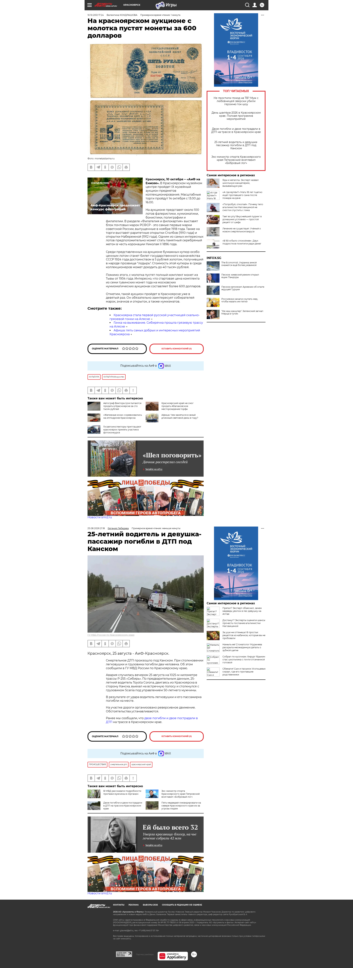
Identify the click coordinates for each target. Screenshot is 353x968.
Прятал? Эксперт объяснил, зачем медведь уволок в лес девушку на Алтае (242, 611)
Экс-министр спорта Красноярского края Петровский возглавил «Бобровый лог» (236, 160)
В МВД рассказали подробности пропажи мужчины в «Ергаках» (122, 792)
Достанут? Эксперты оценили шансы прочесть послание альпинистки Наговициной (243, 623)
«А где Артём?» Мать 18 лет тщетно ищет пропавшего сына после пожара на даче (242, 195)
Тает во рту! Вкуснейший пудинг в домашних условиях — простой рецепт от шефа (242, 219)
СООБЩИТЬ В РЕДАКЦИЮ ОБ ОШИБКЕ (182, 905)
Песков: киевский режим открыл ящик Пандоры (240, 276)
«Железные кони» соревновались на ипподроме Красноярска (122, 416)
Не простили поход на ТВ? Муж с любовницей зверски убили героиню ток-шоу (236, 101)
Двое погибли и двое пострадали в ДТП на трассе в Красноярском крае (236, 130)
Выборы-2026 (150, 905)
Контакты (118, 905)
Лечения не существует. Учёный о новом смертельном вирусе (241, 230)
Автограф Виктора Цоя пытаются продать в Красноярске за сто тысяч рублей (122, 406)
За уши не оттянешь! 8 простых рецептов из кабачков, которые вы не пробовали (243, 635)
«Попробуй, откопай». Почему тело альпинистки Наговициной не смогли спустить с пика (242, 207)
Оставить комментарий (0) (176, 349)
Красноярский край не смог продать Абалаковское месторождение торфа (177, 406)
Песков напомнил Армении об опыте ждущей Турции (242, 288)
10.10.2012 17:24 (96, 15)
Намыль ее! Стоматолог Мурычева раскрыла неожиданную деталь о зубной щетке (242, 647)
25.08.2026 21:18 (96, 528)
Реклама (134, 905)
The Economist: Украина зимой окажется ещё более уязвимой (239, 263)
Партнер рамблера (145, 954)
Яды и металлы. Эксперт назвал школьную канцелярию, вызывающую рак (240, 183)
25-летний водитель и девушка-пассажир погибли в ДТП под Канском (236, 145)
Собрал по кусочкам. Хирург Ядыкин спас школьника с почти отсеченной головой (243, 659)
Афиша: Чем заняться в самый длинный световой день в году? (179, 416)
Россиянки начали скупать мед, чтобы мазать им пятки (239, 300)
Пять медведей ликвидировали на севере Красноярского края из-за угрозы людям (181, 805)
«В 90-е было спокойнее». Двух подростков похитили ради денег (241, 242)
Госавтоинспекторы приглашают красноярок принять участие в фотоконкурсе (122, 429)
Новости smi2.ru (100, 517)
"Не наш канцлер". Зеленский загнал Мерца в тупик (242, 312)
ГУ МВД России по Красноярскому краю (111, 635)
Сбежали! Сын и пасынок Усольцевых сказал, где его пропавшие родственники (243, 671)
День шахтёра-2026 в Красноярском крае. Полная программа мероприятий (236, 116)
